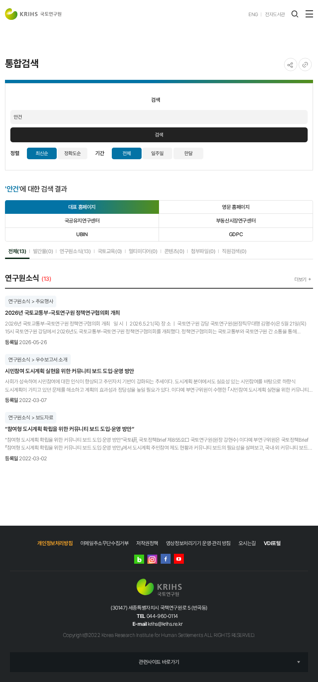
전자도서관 (275, 14)
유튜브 (179, 559)
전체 (127, 153)
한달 (188, 153)
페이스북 (166, 559)
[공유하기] (290, 64)
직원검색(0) (234, 251)
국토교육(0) (110, 251)
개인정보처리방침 (54, 543)
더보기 (300, 279)
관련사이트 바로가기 (159, 662)
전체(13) (17, 251)
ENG (253, 14)
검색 (159, 135)
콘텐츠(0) (174, 251)
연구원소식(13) (75, 251)
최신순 (42, 153)
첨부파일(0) (203, 251)
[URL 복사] (305, 64)
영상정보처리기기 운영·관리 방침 (198, 543)
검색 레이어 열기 (295, 14)
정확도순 (72, 153)
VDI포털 (272, 543)
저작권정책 (147, 543)
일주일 (157, 153)
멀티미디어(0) (143, 251)
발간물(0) (43, 251)
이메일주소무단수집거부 (104, 543)
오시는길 (247, 543)
